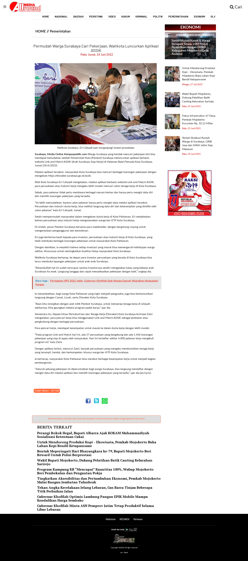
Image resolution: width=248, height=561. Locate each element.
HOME (45, 16)
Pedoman (111, 519)
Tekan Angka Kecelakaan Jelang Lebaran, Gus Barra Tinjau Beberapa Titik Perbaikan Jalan (94, 489)
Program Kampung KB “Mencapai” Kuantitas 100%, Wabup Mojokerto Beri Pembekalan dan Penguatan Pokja (95, 471)
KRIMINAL (141, 16)
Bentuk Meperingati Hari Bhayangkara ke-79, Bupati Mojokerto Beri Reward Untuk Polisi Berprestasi (94, 453)
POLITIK (158, 16)
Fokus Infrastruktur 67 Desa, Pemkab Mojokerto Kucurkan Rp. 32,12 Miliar (199, 119)
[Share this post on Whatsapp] (104, 401)
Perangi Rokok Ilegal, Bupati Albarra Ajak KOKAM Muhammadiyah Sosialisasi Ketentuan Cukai (93, 435)
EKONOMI (199, 16)
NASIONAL (61, 16)
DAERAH (78, 16)
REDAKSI (124, 519)
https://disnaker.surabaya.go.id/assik (69, 175)
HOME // (42, 31)
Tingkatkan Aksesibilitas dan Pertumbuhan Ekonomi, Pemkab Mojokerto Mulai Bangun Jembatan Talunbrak (99, 480)
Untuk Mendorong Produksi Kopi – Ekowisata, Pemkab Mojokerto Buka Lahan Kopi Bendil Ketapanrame (96, 444)
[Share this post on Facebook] (88, 401)
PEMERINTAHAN (178, 16)
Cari (238, 7)
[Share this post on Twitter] (96, 401)
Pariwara (137, 519)
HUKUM (125, 16)
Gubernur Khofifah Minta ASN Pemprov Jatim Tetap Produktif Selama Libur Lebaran (95, 507)
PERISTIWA (96, 16)
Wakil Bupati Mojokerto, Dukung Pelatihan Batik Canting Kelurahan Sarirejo (94, 462)
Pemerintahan (60, 31)
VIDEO (112, 16)
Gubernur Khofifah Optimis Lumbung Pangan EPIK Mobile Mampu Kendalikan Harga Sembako (92, 498)
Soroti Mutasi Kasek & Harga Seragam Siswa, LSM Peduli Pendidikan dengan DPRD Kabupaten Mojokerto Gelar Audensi (191, 47)
